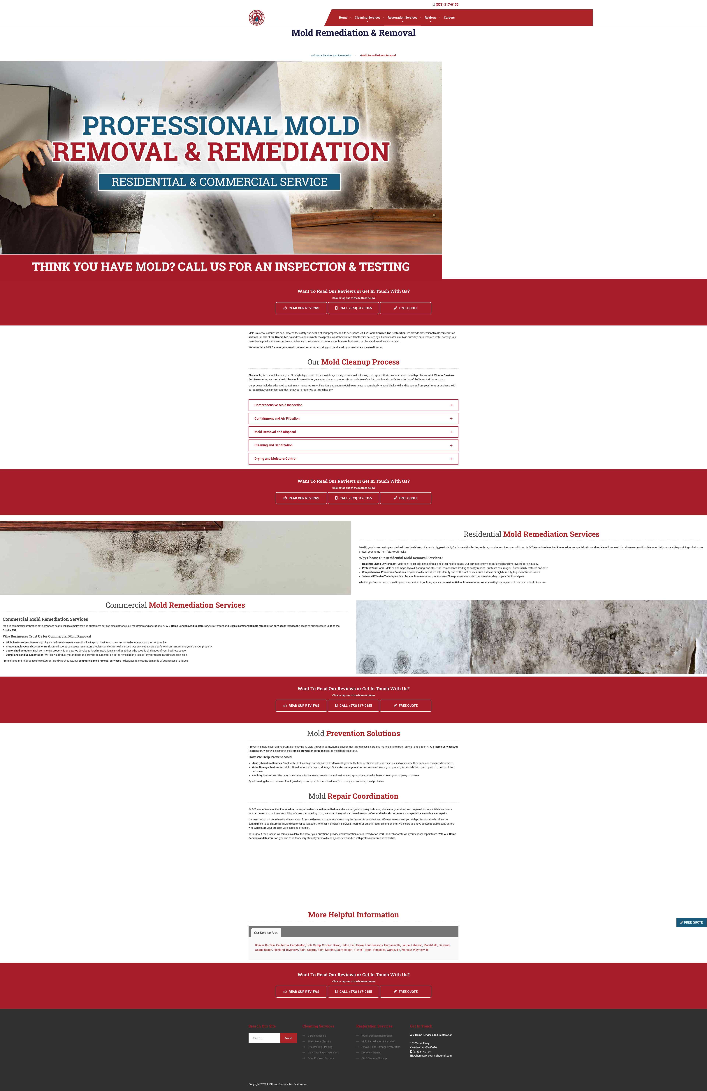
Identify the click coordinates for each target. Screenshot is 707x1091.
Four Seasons (374, 945)
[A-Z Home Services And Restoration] (257, 17)
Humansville (392, 945)
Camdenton (297, 945)
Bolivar (259, 945)
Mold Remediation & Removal (378, 1041)
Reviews (431, 17)
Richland (279, 950)
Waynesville (420, 950)
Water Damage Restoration (377, 1035)
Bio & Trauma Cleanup (374, 1058)
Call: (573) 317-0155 (356, 308)
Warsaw (406, 950)
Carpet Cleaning (317, 1035)
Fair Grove (357, 945)
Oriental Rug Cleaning (320, 1047)
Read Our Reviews (304, 308)
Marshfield (430, 945)
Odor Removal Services (321, 1058)
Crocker (327, 945)
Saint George (308, 950)
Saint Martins (326, 950)
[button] (353, 405)
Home (343, 17)
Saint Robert (344, 950)
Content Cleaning (371, 1052)
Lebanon (416, 945)
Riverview (292, 950)
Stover (358, 950)
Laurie (406, 945)
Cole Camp (314, 945)
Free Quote (408, 308)
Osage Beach (263, 950)
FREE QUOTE (693, 922)
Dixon (336, 945)
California (282, 945)
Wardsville (393, 950)
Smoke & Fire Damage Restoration (381, 1047)
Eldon (345, 945)
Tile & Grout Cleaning (320, 1041)
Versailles (379, 950)
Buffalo (270, 945)
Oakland (444, 945)
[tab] (266, 932)
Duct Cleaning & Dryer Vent (323, 1052)
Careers (449, 17)
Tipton (367, 950)
